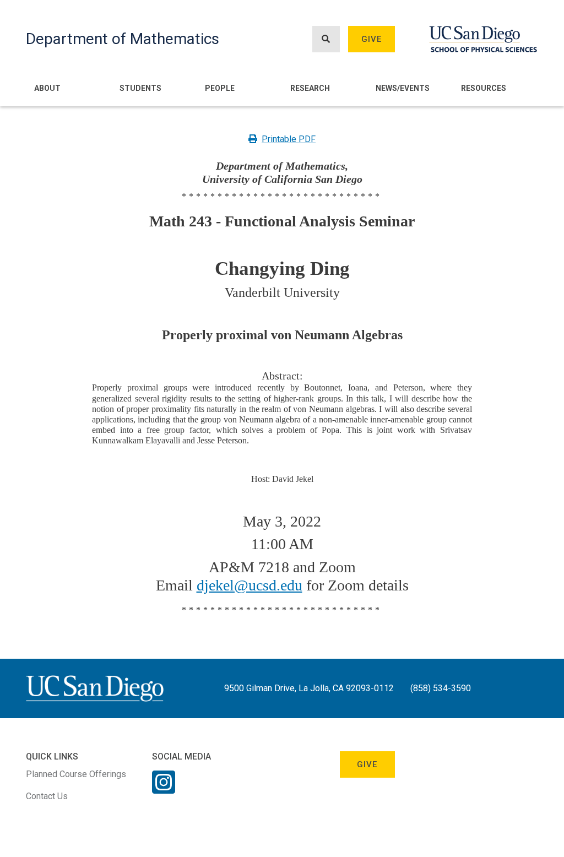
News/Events (403, 88)
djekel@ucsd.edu (249, 585)
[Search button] (326, 39)
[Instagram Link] (163, 789)
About (47, 88)
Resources (483, 88)
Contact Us (47, 796)
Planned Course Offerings (76, 774)
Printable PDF (289, 139)
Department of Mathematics (122, 39)
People (220, 88)
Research (310, 88)
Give (371, 39)
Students (140, 88)
